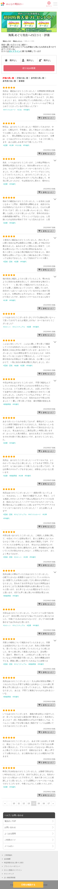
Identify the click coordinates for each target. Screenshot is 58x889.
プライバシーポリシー (12, 866)
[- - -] (55, 4)
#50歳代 (26, 145)
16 (44, 803)
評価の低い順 (22, 78)
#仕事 (11, 145)
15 (39, 803)
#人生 (20, 110)
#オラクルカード (9, 110)
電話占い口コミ (17, 41)
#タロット (7, 327)
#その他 (18, 145)
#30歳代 (27, 110)
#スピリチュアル (19, 327)
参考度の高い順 (37, 78)
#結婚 (16, 366)
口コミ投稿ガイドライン (13, 870)
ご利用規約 (8, 855)
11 (19, 803)
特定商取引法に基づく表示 (13, 863)
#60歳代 (12, 223)
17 (49, 803)
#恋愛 (5, 145)
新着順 (21, 81)
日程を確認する (28, 884)
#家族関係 (7, 404)
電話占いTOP (7, 41)
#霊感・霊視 (7, 262)
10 (14, 803)
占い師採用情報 (9, 878)
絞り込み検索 (29, 68)
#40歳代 (12, 184)
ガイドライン (14, 51)
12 (24, 803)
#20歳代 (12, 443)
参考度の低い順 (9, 81)
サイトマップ (9, 874)
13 (29, 803)
